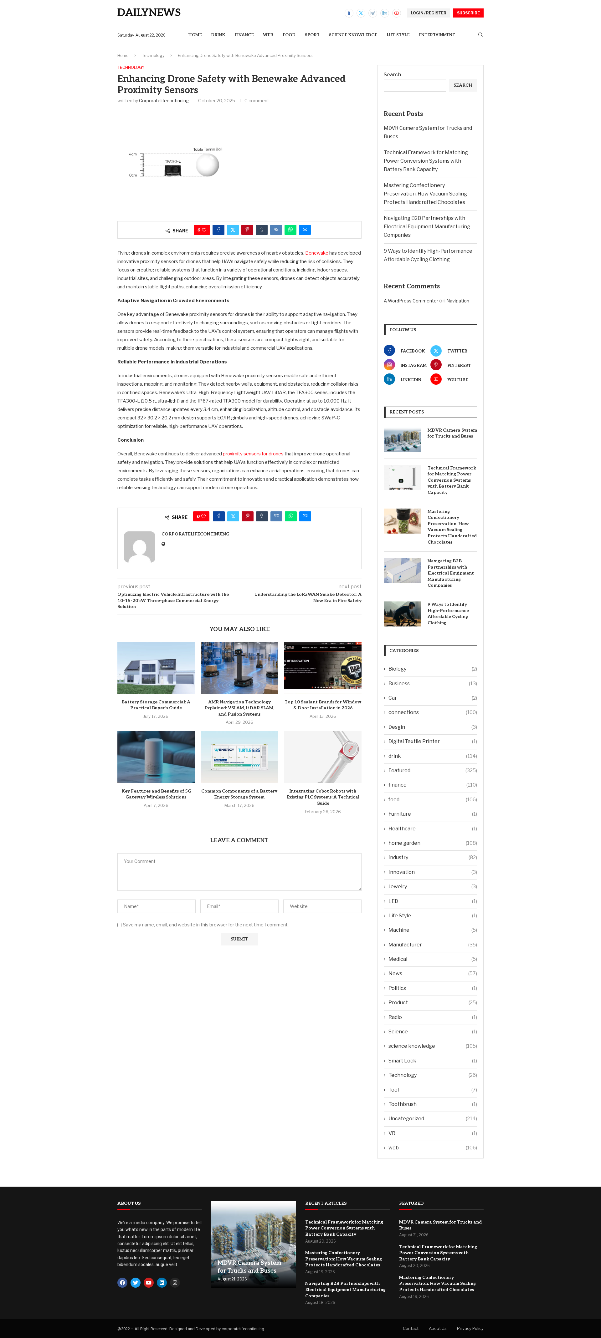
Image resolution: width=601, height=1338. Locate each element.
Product (432, 1003)
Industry (432, 857)
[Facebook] (349, 13)
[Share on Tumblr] (262, 230)
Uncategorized (432, 1119)
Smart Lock (432, 1061)
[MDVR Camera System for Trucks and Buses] (402, 439)
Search (392, 75)
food (289, 35)
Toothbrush (432, 1104)
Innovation (432, 872)
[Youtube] (396, 13)
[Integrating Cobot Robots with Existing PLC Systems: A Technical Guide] (323, 757)
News (432, 973)
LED (432, 901)
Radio (432, 1017)
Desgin (432, 727)
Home (195, 35)
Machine (432, 930)
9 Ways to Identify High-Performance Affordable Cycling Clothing (448, 614)
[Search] (480, 35)
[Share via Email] (305, 230)
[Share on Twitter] (233, 230)
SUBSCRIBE (468, 13)
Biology (432, 669)
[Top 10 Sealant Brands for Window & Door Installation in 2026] (323, 667)
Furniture (432, 814)
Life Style (398, 35)
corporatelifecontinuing (164, 100)
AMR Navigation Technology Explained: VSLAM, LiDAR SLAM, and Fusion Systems (239, 708)
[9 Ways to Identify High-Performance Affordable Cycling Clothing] (402, 613)
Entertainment (437, 35)
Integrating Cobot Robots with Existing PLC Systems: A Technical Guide (322, 797)
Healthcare (432, 829)
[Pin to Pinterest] (247, 230)
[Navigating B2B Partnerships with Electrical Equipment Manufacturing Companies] (402, 570)
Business (432, 684)
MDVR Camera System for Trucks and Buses (452, 433)
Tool (432, 1090)
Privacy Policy (470, 1328)
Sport (312, 35)
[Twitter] (361, 13)
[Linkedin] (384, 13)
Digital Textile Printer (432, 741)
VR (432, 1133)
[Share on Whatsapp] (290, 230)
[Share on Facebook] (218, 230)
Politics (432, 988)
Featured (432, 770)
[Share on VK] (276, 230)
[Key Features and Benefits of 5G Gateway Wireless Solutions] (156, 757)
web (268, 35)
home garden (432, 843)
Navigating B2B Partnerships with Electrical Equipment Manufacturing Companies (427, 226)
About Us (438, 1328)
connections (432, 712)
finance (244, 35)
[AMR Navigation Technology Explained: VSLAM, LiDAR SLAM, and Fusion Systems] (239, 667)
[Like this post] (204, 230)
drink (218, 35)
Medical (432, 959)
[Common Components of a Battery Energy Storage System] (239, 757)
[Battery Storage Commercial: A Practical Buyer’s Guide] (156, 667)
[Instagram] (372, 13)
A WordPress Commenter (411, 300)
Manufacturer (432, 945)
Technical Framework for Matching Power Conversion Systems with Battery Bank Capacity (426, 161)
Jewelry (432, 886)
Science (432, 1032)
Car (432, 698)
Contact (411, 1328)
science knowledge (353, 35)
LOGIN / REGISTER (428, 13)
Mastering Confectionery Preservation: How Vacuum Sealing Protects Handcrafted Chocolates (425, 193)
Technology (153, 55)
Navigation (457, 300)
